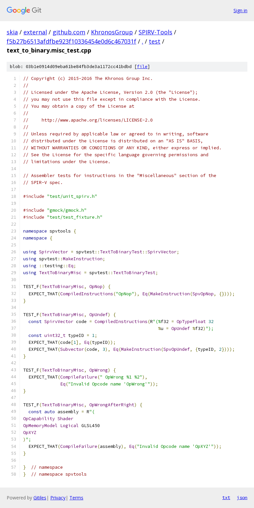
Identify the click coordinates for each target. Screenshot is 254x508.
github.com (69, 32)
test (154, 41)
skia (12, 32)
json (242, 497)
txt (226, 497)
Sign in (240, 10)
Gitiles (39, 497)
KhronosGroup (112, 32)
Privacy (57, 497)
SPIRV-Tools (155, 32)
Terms (76, 497)
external (35, 32)
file (142, 66)
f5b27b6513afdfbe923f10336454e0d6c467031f (71, 41)
